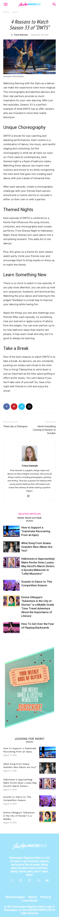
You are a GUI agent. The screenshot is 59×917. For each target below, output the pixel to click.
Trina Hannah (21, 34)
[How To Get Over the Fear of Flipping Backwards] (11, 627)
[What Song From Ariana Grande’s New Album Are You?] (11, 547)
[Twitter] (21, 406)
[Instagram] (29, 496)
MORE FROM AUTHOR (29, 517)
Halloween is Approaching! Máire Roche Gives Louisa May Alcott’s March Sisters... (20, 782)
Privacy (45, 896)
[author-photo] (29, 461)
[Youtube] (47, 880)
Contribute (29, 900)
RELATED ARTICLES (29, 513)
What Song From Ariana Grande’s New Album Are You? (36, 546)
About (32, 896)
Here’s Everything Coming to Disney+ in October (44, 430)
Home (6, 12)
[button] (5, 4)
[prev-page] (26, 640)
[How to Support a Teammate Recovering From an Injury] (11, 531)
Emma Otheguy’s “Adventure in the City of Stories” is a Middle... (19, 815)
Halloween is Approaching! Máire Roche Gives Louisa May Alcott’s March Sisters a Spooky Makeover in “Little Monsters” (38, 566)
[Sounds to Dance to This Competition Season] (11, 585)
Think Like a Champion (15, 426)
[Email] (29, 406)
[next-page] (32, 640)
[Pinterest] (14, 406)
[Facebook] (6, 406)
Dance (15, 12)
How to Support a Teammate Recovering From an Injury (35, 531)
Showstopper (15, 896)
